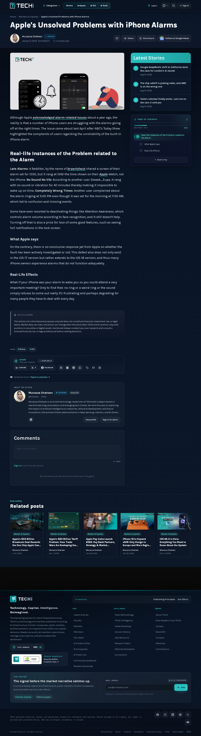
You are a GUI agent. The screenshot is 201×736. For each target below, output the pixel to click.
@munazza (33, 397)
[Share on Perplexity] (67, 368)
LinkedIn (22, 367)
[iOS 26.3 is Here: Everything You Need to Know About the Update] (174, 521)
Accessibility (177, 732)
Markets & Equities (28, 16)
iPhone (21, 349)
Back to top (162, 160)
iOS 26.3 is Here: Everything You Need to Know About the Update (173, 542)
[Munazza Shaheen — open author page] (14, 38)
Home (13, 16)
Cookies (127, 732)
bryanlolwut (76, 169)
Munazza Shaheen (32, 36)
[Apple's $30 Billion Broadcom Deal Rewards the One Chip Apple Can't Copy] (26, 521)
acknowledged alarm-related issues (59, 117)
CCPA (167, 732)
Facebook (49, 367)
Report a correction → (40, 377)
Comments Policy (154, 732)
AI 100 (93, 5)
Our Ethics (183, 599)
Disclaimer (138, 732)
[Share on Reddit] (73, 368)
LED (32, 349)
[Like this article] (117, 38)
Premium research (23, 697)
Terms (118, 732)
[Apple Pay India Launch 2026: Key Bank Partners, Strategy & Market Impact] (100, 521)
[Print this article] (100, 368)
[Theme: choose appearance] (165, 5)
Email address (112, 680)
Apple (103, 174)
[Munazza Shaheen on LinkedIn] (30, 419)
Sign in (186, 5)
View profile (91, 420)
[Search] (174, 5)
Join (183, 687)
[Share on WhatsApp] (80, 368)
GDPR (188, 732)
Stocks (69, 5)
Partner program (44, 697)
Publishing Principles (164, 599)
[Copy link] (87, 368)
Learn (154, 6)
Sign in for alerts (110, 420)
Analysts (81, 5)
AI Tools (104, 5)
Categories (51, 5)
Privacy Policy (106, 732)
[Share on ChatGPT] (61, 368)
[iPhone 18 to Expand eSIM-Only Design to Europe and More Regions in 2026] (137, 521)
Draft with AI (47, 361)
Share (131, 38)
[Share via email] (93, 368)
